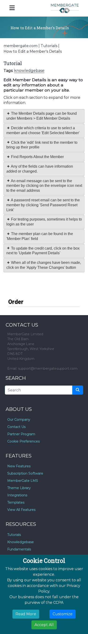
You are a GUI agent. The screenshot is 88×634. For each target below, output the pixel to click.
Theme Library (19, 488)
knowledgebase (29, 70)
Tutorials (49, 46)
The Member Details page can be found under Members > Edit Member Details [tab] (41, 115)
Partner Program (21, 434)
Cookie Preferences (23, 441)
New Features (19, 466)
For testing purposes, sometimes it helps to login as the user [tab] (44, 221)
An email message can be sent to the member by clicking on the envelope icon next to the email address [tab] (44, 186)
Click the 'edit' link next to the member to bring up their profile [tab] (41, 144)
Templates (15, 502)
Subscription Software (25, 473)
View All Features (21, 510)
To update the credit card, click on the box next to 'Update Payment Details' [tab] (43, 250)
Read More (25, 614)
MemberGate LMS (22, 481)
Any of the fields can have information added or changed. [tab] (39, 168)
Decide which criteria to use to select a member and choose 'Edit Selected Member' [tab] (43, 130)
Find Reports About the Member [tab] (37, 157)
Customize (63, 614)
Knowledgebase (20, 542)
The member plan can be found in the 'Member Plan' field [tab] (39, 236)
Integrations (17, 495)
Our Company (18, 419)
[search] (77, 390)
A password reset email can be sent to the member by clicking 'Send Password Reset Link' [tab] (43, 205)
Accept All (44, 625)
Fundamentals (19, 549)
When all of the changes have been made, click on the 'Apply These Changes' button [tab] (43, 265)
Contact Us (16, 427)
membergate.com (21, 46)
